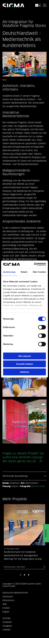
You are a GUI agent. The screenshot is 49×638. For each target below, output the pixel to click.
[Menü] (45, 5)
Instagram (7, 626)
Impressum (7, 597)
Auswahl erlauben (24, 364)
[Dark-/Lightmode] (38, 5)
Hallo (46, 533)
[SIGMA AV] (13, 5)
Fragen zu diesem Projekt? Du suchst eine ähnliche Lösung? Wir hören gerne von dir (23, 457)
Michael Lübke (38, 486)
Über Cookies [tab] (39, 272)
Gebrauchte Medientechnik (15, 593)
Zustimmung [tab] (9, 272)
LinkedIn (6, 630)
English (5, 612)
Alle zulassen (24, 356)
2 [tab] (24, 574)
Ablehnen (24, 372)
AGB (4, 604)
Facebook (7, 622)
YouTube (6, 618)
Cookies (6, 608)
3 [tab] (28, 574)
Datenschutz (8, 601)
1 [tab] (20, 574)
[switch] (42, 327)
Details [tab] (24, 272)
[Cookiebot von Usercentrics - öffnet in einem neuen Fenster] (34, 264)
